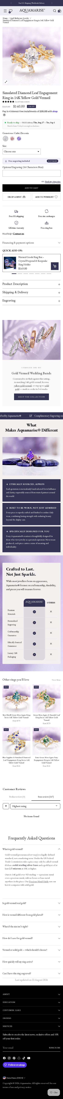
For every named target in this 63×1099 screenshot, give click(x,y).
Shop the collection (31, 397)
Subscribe (54, 1047)
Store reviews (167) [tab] (46, 796)
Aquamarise (25, 1083)
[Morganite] (12, 139)
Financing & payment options (18, 242)
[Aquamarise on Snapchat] (19, 1059)
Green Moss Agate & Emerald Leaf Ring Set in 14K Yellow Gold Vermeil (46, 717)
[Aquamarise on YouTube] (29, 1059)
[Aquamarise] (32, 11)
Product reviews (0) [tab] (17, 796)
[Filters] (6, 806)
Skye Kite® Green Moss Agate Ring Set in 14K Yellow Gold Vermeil (16, 716)
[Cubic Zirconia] (5, 139)
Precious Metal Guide (39, 881)
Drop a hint (15, 197)
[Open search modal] (54, 10)
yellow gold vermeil (22, 385)
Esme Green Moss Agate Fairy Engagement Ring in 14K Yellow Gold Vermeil (46, 760)
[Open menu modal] (5, 10)
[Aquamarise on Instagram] (9, 1059)
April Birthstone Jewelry (19, 18)
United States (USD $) (14, 1078)
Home (5, 18)
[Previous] (11, 3)
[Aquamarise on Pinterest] (14, 1059)
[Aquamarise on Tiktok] (24, 1059)
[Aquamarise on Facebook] (4, 1059)
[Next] (51, 3)
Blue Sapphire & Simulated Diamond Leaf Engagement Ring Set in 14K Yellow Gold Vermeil (16, 760)
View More (56, 680)
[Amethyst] (19, 139)
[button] (14, 273)
